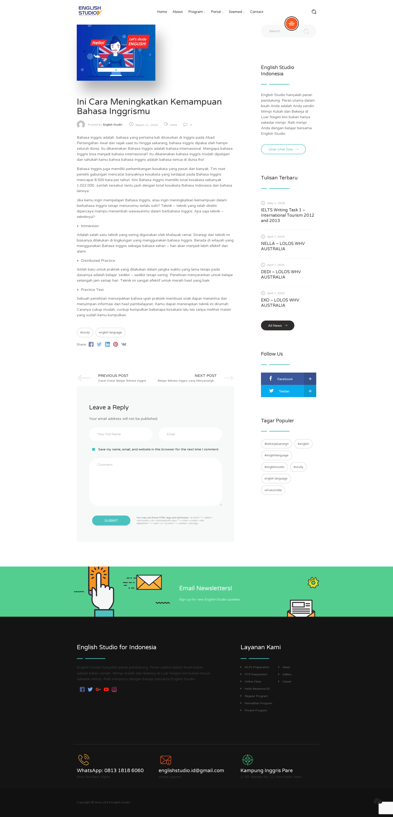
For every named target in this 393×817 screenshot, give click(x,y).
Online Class (253, 681)
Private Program (256, 710)
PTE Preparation (256, 674)
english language (110, 332)
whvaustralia (273, 490)
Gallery (287, 674)
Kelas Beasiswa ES (257, 688)
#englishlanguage (276, 455)
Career (286, 681)
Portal (217, 12)
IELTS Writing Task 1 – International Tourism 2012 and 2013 (287, 215)
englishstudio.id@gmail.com (191, 771)
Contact (256, 12)
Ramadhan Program (258, 703)
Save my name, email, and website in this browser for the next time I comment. (158, 449)
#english (303, 444)
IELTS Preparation (257, 667)
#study (85, 332)
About (178, 12)
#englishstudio (274, 467)
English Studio (112, 124)
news (173, 125)
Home (162, 12)
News (286, 667)
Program (196, 12)
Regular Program (256, 696)
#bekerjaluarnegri (276, 444)
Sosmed (237, 12)
